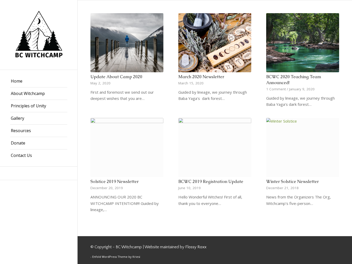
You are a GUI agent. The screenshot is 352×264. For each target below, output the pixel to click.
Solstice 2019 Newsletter (114, 181)
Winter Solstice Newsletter (292, 181)
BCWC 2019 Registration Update (210, 181)
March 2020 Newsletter (201, 76)
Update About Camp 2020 (116, 76)
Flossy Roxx (195, 247)
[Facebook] (38, 173)
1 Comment (276, 89)
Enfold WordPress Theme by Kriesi (116, 257)
